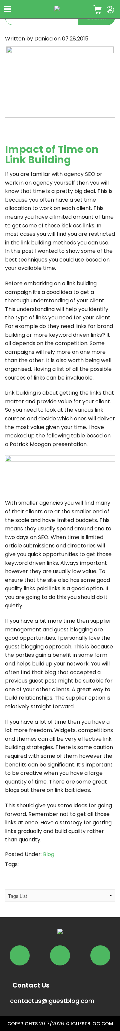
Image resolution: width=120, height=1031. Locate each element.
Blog (48, 854)
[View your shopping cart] (97, 8)
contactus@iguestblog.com (52, 1001)
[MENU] (7, 9)
